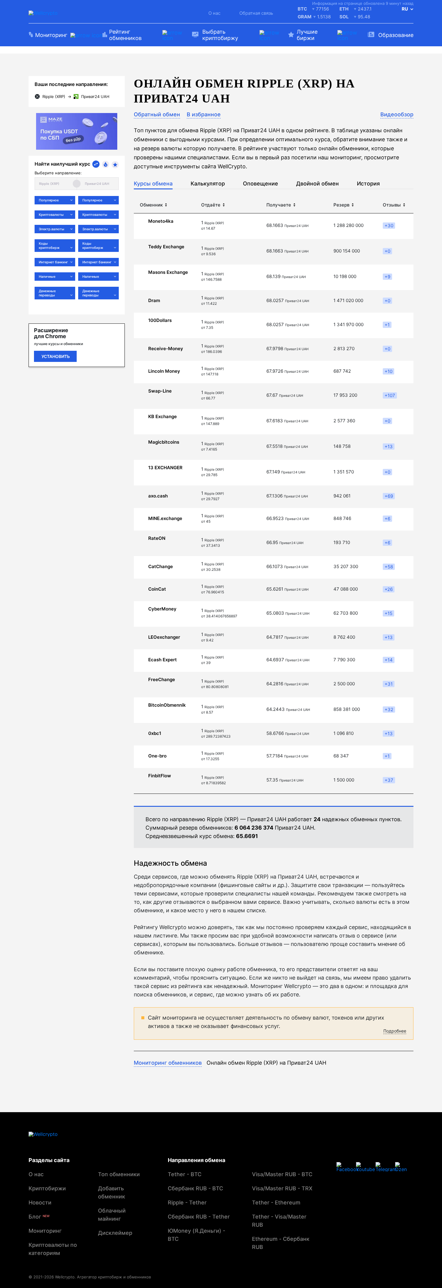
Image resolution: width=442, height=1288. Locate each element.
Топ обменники (119, 1174)
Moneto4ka (160, 221)
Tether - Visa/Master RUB (279, 1220)
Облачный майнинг (112, 1214)
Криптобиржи (47, 1188)
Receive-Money (165, 348)
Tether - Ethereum (276, 1202)
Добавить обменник (111, 1192)
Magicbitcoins (163, 442)
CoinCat (157, 589)
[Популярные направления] (105, 164)
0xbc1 (154, 733)
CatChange (160, 566)
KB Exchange (162, 416)
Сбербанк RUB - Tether (199, 1216)
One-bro (157, 756)
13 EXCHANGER (165, 467)
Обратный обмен (157, 114)
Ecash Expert (162, 659)
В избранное (204, 114)
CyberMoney (162, 609)
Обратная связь (256, 13)
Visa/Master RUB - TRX (282, 1188)
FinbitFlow (159, 776)
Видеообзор (396, 114)
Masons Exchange (168, 272)
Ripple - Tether (187, 1202)
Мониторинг (45, 1231)
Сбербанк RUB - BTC (195, 1188)
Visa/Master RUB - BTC (282, 1174)
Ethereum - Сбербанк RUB (280, 1243)
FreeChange (161, 679)
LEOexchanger (164, 637)
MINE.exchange (165, 518)
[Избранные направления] (115, 164)
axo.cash (158, 496)
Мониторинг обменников (168, 1063)
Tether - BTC (184, 1174)
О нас (214, 13)
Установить (55, 356)
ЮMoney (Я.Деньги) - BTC (196, 1235)
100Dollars (160, 320)
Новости (40, 1202)
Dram (154, 300)
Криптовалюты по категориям (53, 1249)
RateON (156, 538)
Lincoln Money (164, 371)
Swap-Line (160, 391)
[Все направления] (96, 164)
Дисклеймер (115, 1233)
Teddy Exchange (166, 246)
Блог (39, 1216)
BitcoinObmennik (167, 705)
